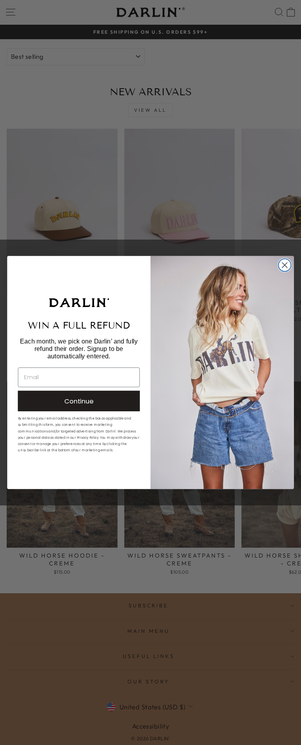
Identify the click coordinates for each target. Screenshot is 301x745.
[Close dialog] (284, 265)
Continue (78, 400)
